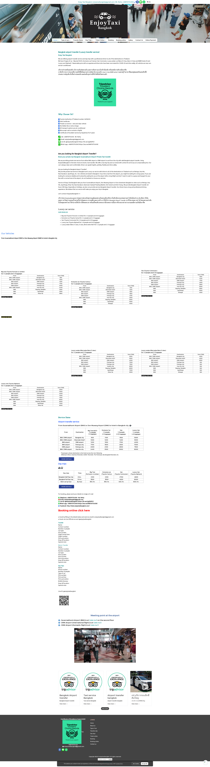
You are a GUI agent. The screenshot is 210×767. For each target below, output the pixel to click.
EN (150, 2)
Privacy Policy (109, 763)
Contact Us (139, 40)
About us (92, 725)
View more (63, 704)
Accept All (144, 763)
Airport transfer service (68, 422)
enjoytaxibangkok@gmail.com (104, 517)
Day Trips (88, 40)
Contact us (93, 744)
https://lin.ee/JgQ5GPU (86, 142)
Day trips (92, 733)
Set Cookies (136, 763)
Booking (111, 40)
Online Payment (150, 40)
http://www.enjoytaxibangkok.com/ (78, 506)
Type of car (93, 728)
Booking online (121, 40)
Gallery (130, 40)
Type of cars (65, 40)
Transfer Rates (78, 40)
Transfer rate (94, 731)
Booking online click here (74, 510)
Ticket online (94, 736)
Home (55, 40)
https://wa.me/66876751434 (88, 144)
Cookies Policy (119, 763)
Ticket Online (100, 40)
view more (105, 708)
